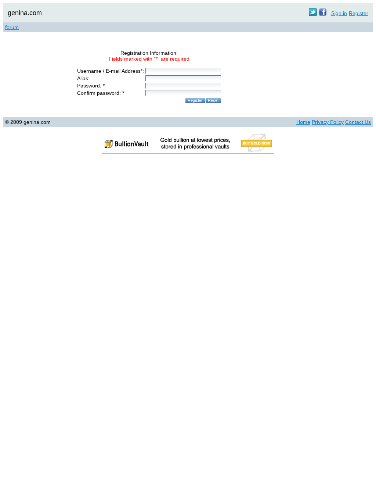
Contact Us (358, 122)
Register (358, 13)
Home (303, 122)
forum (12, 27)
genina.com (25, 13)
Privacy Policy (328, 122)
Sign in (339, 13)
